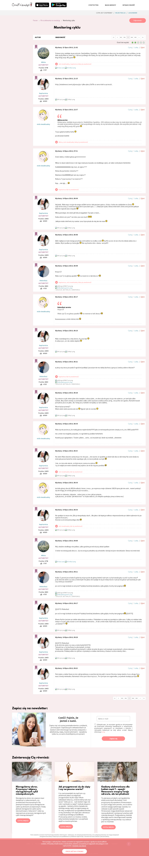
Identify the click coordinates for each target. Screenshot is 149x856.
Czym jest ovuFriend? (104, 13)
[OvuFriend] (22, 6)
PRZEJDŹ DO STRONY (74, 851)
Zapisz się (113, 739)
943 (128, 37)
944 (132, 37)
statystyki (93, 5)
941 (121, 37)
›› (142, 37)
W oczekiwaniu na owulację (50, 20)
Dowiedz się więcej (79, 846)
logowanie (132, 13)
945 (135, 37)
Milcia (43, 62)
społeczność (128, 5)
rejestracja (120, 13)
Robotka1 (43, 281)
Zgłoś (143, 47)
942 (125, 37)
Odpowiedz (137, 20)
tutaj (103, 732)
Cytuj (130, 47)
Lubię (136, 47)
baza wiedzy (110, 5)
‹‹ (113, 37)
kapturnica (43, 93)
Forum (35, 20)
